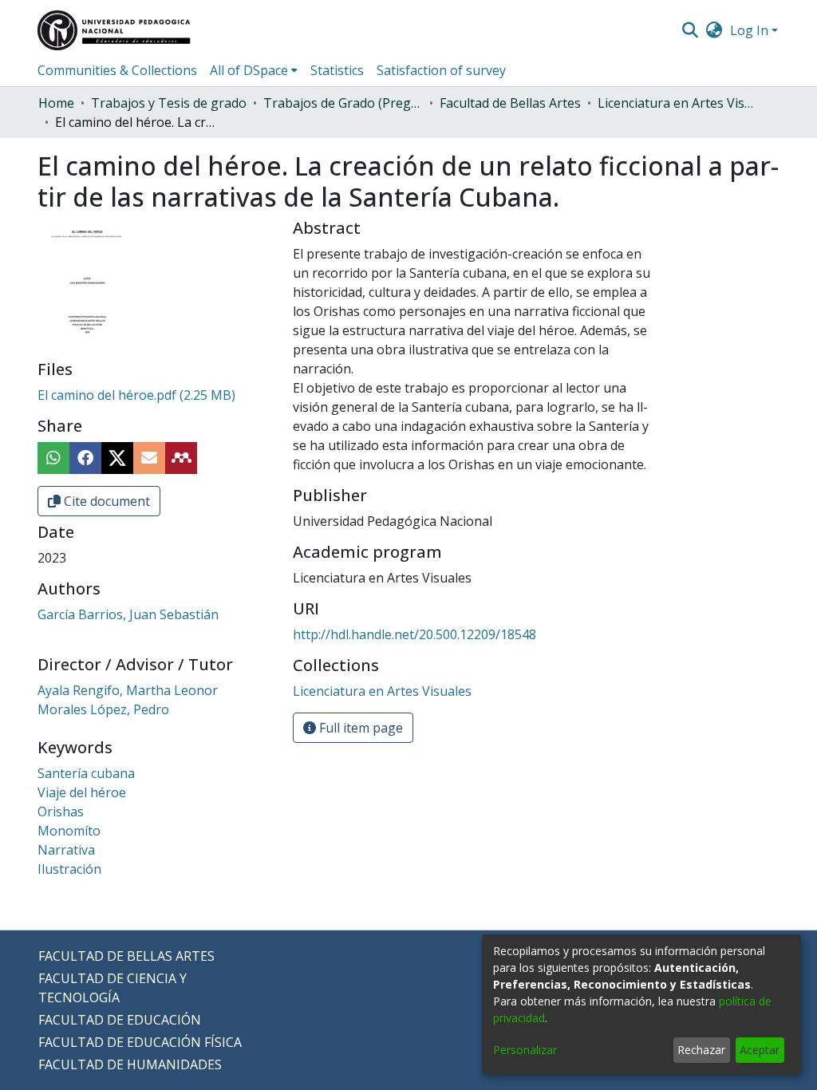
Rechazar (701, 1049)
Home (56, 103)
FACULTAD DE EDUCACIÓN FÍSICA (140, 1042)
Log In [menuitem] (749, 30)
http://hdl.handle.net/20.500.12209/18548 (414, 634)
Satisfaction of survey (441, 70)
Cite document (105, 501)
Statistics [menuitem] (337, 70)
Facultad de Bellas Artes (510, 103)
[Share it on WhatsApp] (53, 458)
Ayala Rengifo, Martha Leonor (127, 690)
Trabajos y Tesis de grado (169, 103)
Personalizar (525, 1049)
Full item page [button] (359, 728)
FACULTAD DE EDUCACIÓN (119, 1020)
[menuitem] (714, 30)
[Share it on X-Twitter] (117, 458)
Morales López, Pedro (103, 709)
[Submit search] (690, 30)
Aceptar (760, 1049)
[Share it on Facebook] (85, 458)
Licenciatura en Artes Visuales (677, 103)
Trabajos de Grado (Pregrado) (343, 103)
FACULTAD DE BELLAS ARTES (126, 956)
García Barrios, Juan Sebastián (128, 614)
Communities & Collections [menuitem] (117, 70)
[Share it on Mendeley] (181, 458)
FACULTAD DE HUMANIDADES (130, 1064)
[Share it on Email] (149, 458)
